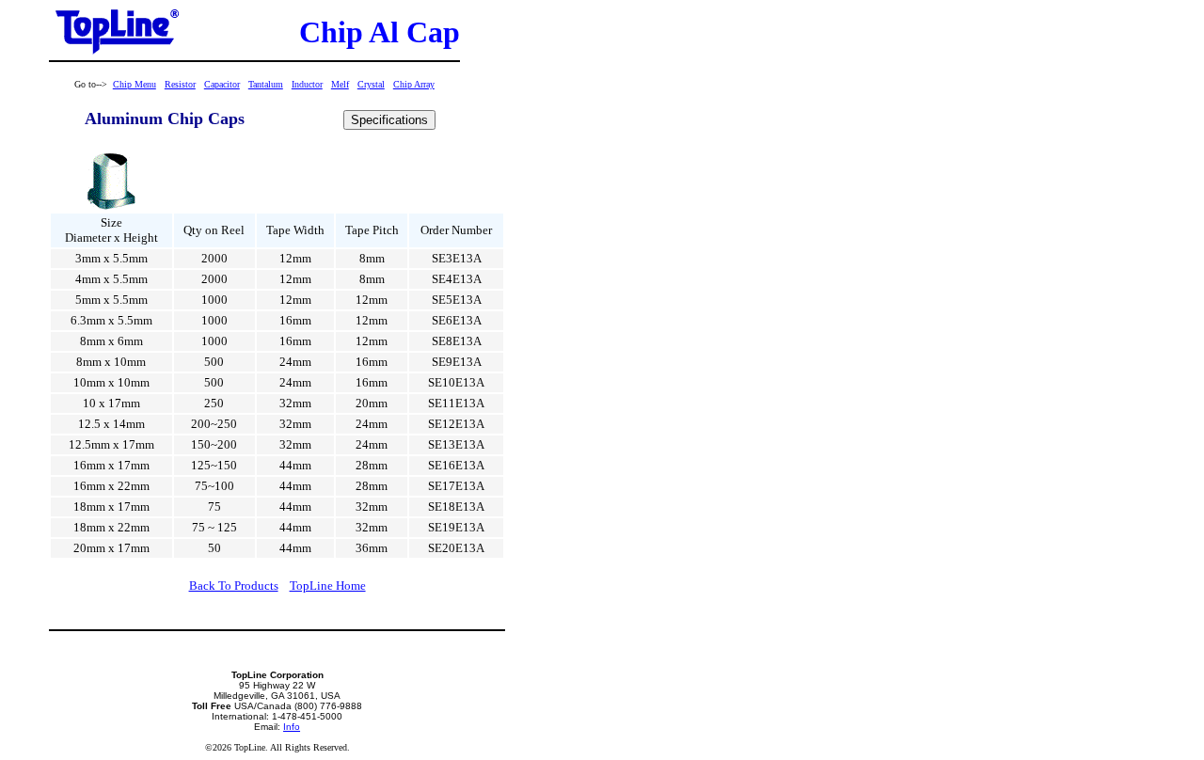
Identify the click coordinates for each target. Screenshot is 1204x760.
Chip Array (414, 84)
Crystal (371, 84)
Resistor (180, 84)
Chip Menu (134, 84)
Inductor (307, 84)
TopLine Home (328, 585)
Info (291, 726)
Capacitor (222, 84)
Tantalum (265, 84)
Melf (340, 84)
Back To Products (233, 585)
